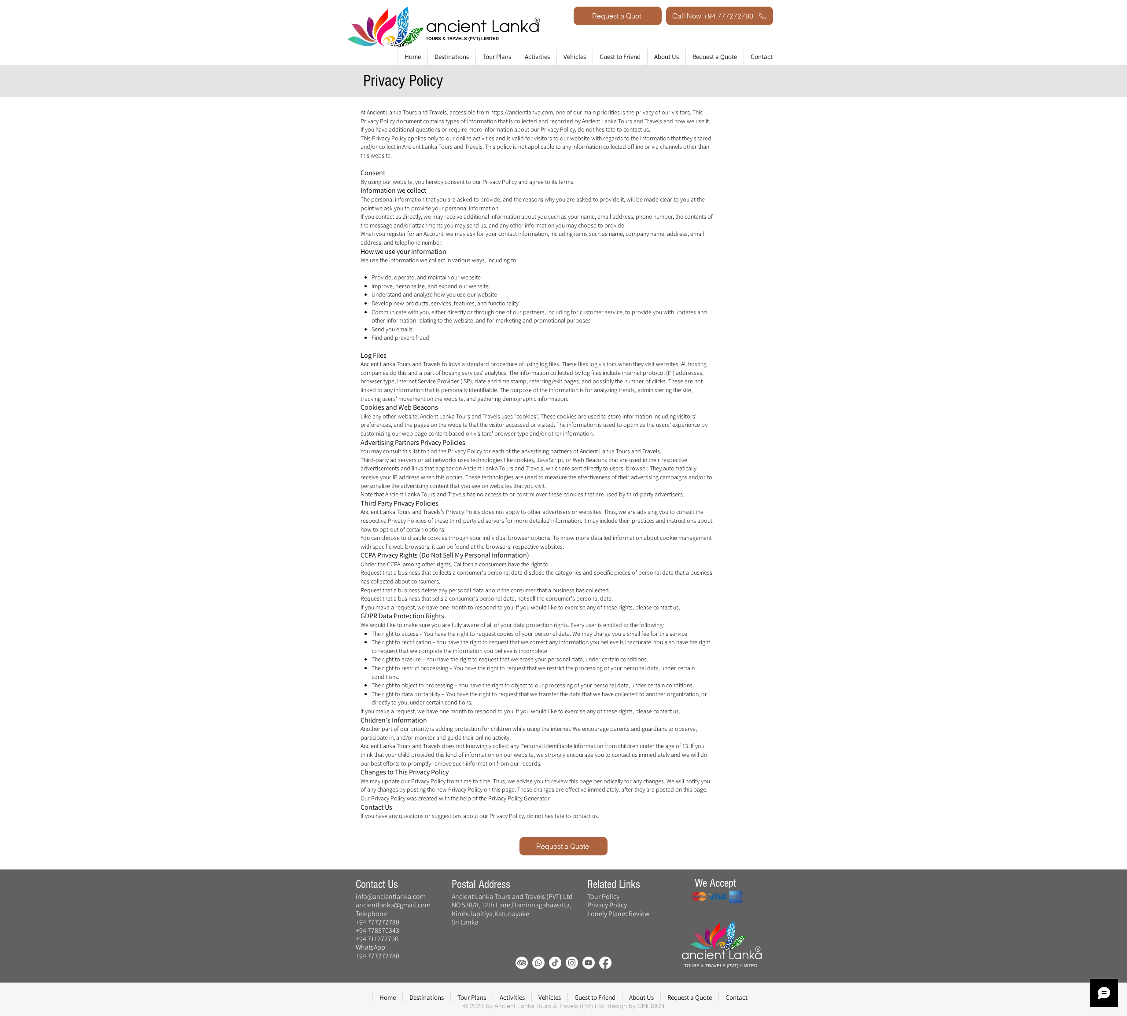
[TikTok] (555, 963)
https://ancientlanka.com (521, 112)
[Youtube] (588, 963)
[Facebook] (605, 963)
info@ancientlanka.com (391, 896)
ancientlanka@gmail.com (393, 905)
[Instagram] (572, 963)
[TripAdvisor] (522, 963)
